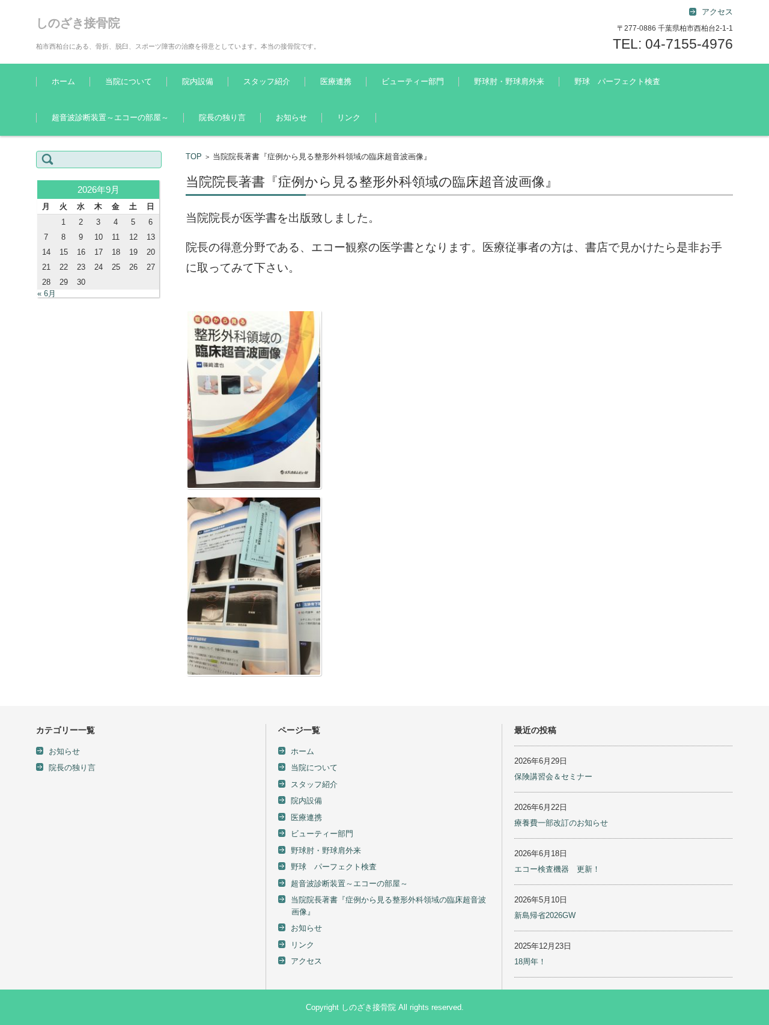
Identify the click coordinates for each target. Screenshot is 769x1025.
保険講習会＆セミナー (553, 776)
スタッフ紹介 (266, 81)
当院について (128, 81)
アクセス (306, 961)
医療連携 (335, 81)
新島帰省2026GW (545, 915)
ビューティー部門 (412, 81)
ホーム (63, 81)
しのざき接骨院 (78, 22)
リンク (348, 117)
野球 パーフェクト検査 (617, 81)
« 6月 (46, 293)
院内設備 (197, 81)
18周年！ (530, 961)
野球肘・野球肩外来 (509, 81)
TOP (194, 156)
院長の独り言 (222, 117)
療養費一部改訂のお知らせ (561, 822)
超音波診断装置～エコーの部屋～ (110, 117)
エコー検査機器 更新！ (557, 869)
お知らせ (291, 117)
